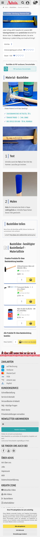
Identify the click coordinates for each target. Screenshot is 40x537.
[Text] (20, 138)
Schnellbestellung (8, 392)
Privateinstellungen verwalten (13, 414)
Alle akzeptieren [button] (20, 526)
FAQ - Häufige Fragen (9, 405)
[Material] (20, 94)
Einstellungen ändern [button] (20, 534)
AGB (2, 475)
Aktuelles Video (10, 490)
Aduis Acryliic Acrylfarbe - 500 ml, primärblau (19, 121)
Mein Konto (5, 409)
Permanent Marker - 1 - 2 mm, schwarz (17, 117)
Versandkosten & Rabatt (10, 401)
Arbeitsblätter (9, 503)
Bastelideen (8, 498)
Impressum (5, 471)
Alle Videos (8, 494)
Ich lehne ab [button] (20, 530)
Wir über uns (6, 462)
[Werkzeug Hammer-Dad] (20, 22)
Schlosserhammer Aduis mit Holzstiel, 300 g (19, 113)
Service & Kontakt (8, 397)
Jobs (3, 466)
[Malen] (20, 184)
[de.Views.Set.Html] (30, 279)
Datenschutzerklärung (10, 479)
